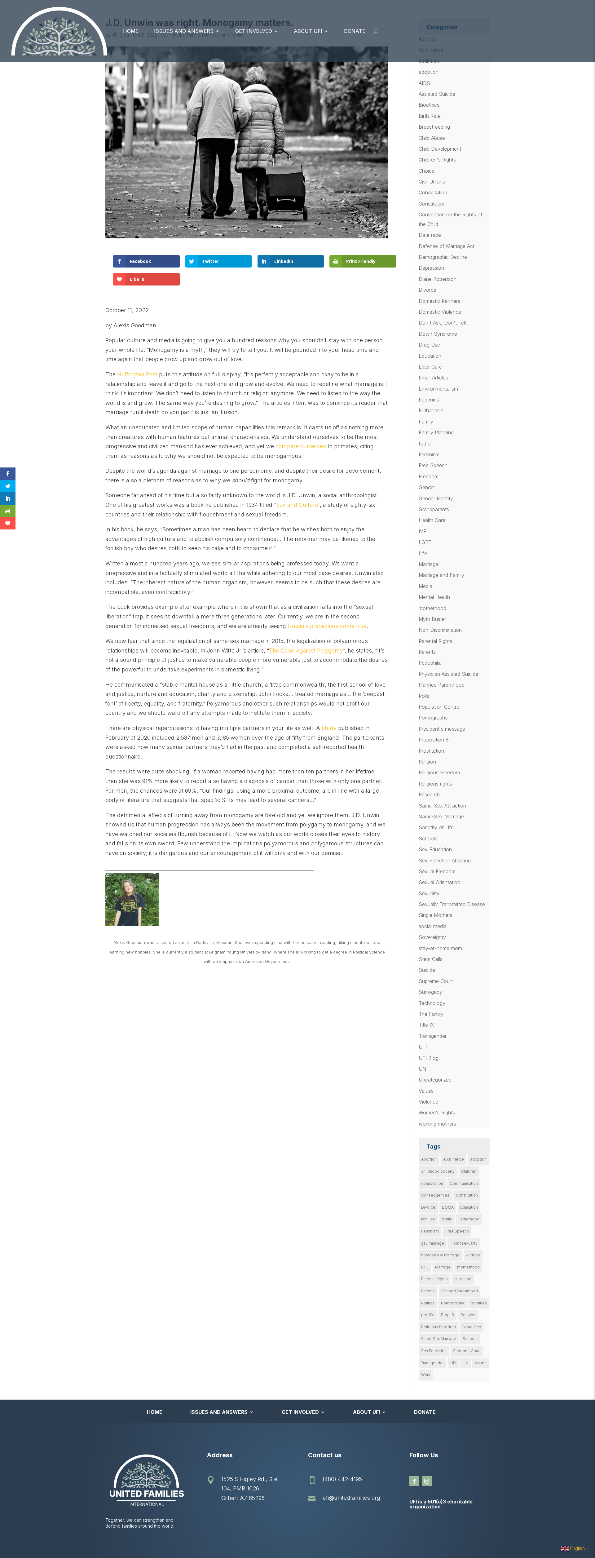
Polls (424, 696)
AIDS (424, 83)
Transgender (433, 1036)
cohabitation (432, 1183)
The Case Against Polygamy (306, 650)
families (428, 1219)
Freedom (429, 476)
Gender (427, 487)
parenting (462, 1279)
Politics (427, 1303)
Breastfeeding (434, 127)
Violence (428, 1102)
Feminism (429, 454)
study (329, 728)
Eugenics (429, 399)
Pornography (433, 718)
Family (426, 421)
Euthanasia (431, 410)
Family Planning (436, 432)
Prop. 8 (447, 1314)
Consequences (435, 1195)
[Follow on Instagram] (427, 1481)
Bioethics (429, 105)
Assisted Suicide (437, 94)
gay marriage (432, 1243)
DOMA (448, 1207)
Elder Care (430, 367)
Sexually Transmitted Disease (452, 904)
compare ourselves (300, 446)
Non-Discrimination (440, 630)
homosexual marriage (440, 1255)
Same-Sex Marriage (441, 816)
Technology (432, 1003)
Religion (427, 762)
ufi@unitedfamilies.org (351, 1497)
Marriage (428, 564)
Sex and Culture (297, 505)
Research (429, 794)
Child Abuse (432, 138)
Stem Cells (431, 959)
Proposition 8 (434, 740)
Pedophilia (430, 663)
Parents (427, 652)
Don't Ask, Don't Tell (442, 323)
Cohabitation (433, 192)
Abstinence (453, 1159)
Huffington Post (137, 374)
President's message (442, 729)
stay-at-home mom (440, 948)
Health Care (432, 520)
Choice (426, 171)
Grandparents (434, 509)
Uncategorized (435, 1080)
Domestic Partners (439, 301)
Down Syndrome (438, 334)
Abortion (429, 1159)
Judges (473, 1255)
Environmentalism (438, 389)
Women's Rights (437, 1112)
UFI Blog (429, 1058)
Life (423, 553)
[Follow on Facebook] (414, 1481)
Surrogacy (430, 992)
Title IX (426, 1025)
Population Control (440, 707)
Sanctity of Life (436, 827)
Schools (428, 838)
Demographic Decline (443, 257)
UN (422, 1069)
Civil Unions (432, 182)
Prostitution (431, 751)
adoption (429, 72)
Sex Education (435, 849)
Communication (464, 1183)
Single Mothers (435, 915)
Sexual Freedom (437, 871)
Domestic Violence (440, 312)
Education (430, 356)
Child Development (440, 149)
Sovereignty (432, 937)
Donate (354, 31)
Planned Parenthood (442, 685)
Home (131, 31)
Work (425, 1374)
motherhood (432, 608)
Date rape (430, 235)
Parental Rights (435, 641)
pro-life (427, 1314)
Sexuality (429, 893)
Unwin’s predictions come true (327, 626)
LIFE (425, 1267)
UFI (423, 1047)
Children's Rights (437, 160)
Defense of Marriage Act (446, 246)
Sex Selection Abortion (445, 860)
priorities (479, 1303)
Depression (431, 268)
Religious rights (435, 784)
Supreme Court (436, 981)
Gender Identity (436, 498)
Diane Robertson (437, 279)
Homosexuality (464, 1243)
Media (425, 586)
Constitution (432, 204)
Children (468, 1171)
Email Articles (433, 377)
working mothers (437, 1124)
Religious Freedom (439, 772)
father (425, 443)
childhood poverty (438, 1171)
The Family (431, 1014)
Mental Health (434, 597)
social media (433, 926)
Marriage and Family (441, 575)
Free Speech (433, 465)
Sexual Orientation (439, 882)
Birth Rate (430, 116)
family (447, 1219)
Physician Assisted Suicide (448, 674)
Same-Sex (471, 1327)
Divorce (427, 290)
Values (426, 1091)
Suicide (427, 970)
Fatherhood (469, 1219)
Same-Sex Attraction (442, 806)
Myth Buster (432, 619)
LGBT (425, 542)
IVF (422, 531)
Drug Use (429, 345)
